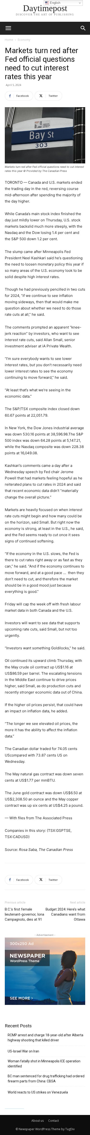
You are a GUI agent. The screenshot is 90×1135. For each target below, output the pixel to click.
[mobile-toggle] (8, 28)
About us (37, 1121)
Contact (53, 1121)
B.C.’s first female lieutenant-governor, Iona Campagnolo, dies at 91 (24, 914)
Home (9, 40)
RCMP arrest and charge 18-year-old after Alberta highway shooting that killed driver (45, 1037)
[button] (83, 28)
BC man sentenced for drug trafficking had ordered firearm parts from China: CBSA (46, 1078)
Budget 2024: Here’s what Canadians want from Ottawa (65, 914)
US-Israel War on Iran (23, 1051)
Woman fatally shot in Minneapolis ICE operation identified (44, 1063)
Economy (24, 40)
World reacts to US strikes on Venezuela (38, 1092)
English (54, 3)
